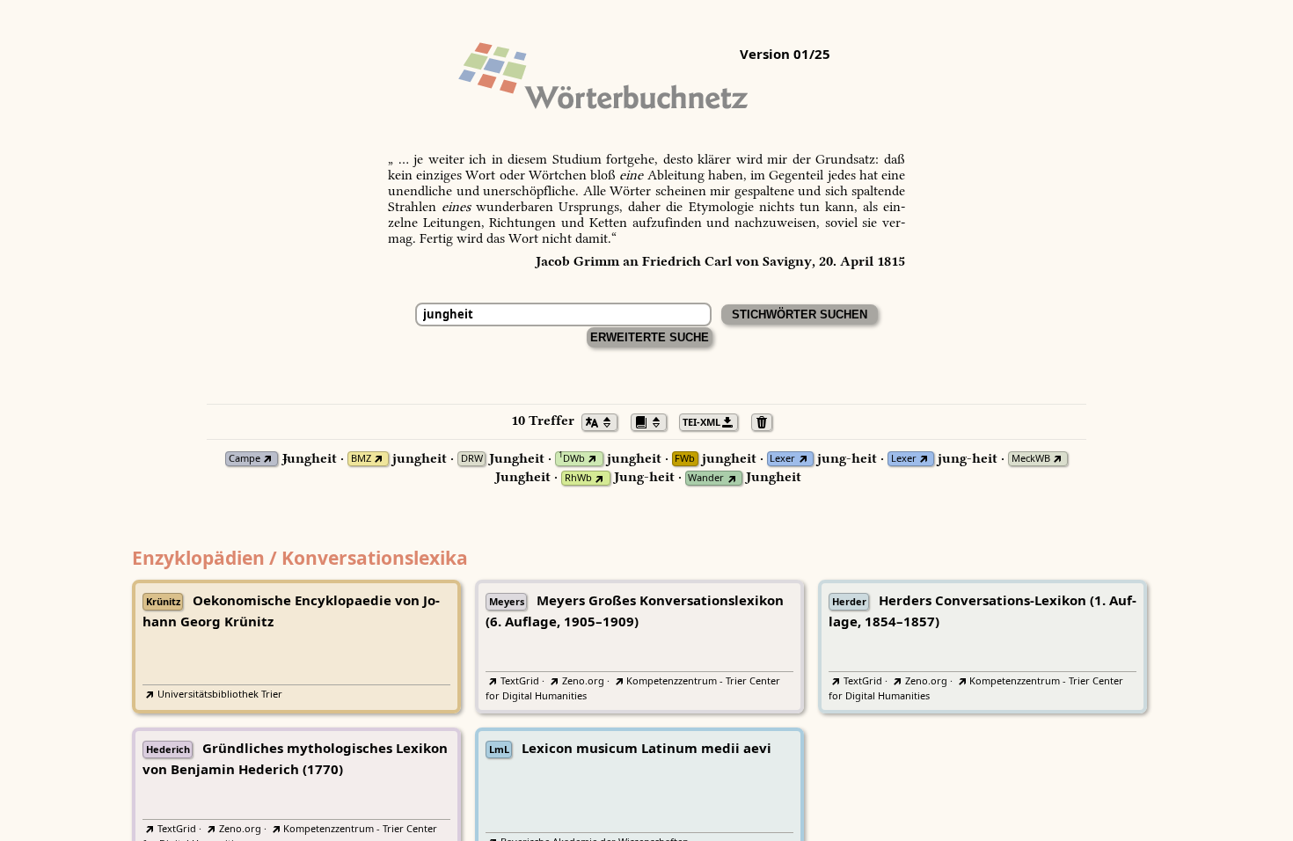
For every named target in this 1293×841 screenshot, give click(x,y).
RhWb (578, 478)
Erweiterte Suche (649, 337)
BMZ (361, 458)
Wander (706, 478)
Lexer (782, 458)
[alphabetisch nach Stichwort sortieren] (604, 420)
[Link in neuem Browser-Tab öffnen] (267, 458)
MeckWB (1031, 458)
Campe (244, 458)
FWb (685, 458)
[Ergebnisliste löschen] (766, 420)
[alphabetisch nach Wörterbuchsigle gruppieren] (653, 420)
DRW (472, 458)
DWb (572, 458)
